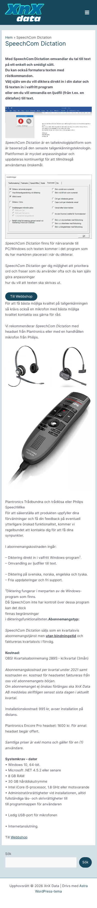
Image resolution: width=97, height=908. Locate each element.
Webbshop (19, 837)
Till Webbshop (21, 296)
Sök (8, 854)
